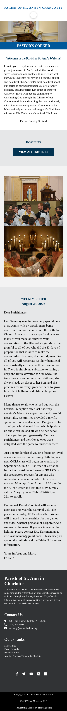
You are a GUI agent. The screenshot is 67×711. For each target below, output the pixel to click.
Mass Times (10, 645)
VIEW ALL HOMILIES (33, 151)
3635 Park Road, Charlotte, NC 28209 (27, 621)
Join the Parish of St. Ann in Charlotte (23, 656)
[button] (33, 15)
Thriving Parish (45, 708)
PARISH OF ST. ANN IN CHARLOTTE (33, 7)
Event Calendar (12, 649)
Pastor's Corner (11, 652)
